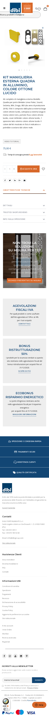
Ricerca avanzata (9, 637)
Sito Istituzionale (8, 618)
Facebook (5, 180)
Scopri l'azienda (8, 508)
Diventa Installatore (10, 564)
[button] (43, 30)
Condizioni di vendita (10, 586)
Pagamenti (6, 594)
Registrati (6, 642)
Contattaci (25, 324)
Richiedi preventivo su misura (24, 280)
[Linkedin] (21, 656)
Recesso (5, 598)
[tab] (24, 190)
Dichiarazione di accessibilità (13, 602)
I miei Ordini (7, 629)
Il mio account (7, 626)
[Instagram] (10, 656)
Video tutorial (11, 141)
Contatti (5, 572)
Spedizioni (6, 590)
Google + (20, 180)
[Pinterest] (26, 656)
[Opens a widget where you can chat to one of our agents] (39, 705)
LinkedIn (15, 180)
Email (24, 180)
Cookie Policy (7, 610)
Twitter (10, 180)
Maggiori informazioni (24, 414)
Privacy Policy (7, 606)
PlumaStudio (31, 700)
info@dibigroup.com (15, 538)
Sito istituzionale (8, 543)
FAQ (3, 568)
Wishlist (5, 634)
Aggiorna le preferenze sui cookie (15, 614)
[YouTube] (15, 656)
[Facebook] (4, 656)
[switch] (5, 709)
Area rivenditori (8, 559)
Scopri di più (24, 371)
